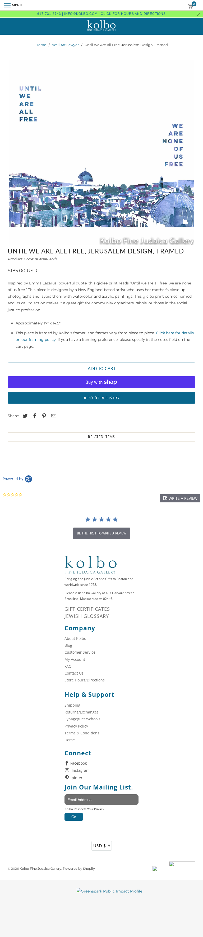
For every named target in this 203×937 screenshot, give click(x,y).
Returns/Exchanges (81, 712)
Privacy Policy (76, 726)
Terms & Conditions (81, 732)
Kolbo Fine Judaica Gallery (40, 869)
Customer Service (79, 652)
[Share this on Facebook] (34, 416)
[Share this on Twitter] (24, 416)
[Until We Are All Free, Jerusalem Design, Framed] (101, 153)
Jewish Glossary (86, 616)
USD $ (101, 845)
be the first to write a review (101, 533)
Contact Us (74, 673)
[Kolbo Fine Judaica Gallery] (101, 26)
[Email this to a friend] (53, 416)
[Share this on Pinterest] (43, 416)
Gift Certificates (87, 609)
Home (40, 45)
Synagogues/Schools (82, 718)
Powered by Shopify (79, 869)
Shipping (72, 705)
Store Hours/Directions (84, 679)
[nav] (13, 5)
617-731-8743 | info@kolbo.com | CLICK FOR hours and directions (101, 14)
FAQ (68, 666)
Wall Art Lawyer (65, 45)
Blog (68, 645)
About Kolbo (75, 638)
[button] (180, 498)
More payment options (101, 394)
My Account (74, 659)
